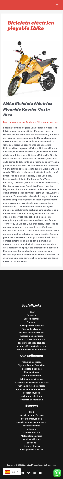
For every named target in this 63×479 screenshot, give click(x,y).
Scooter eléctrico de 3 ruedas (31, 349)
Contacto (31, 322)
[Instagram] (34, 473)
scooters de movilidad (31, 399)
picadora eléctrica (32, 439)
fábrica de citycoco (31, 329)
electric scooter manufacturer (31, 422)
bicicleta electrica (31, 432)
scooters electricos (31, 375)
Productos (31, 122)
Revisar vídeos (31, 372)
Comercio (31, 315)
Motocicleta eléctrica (31, 436)
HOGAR (31, 312)
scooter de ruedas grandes (31, 343)
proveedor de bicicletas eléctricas (31, 382)
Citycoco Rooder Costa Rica (32, 365)
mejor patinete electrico (32, 449)
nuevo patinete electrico (31, 325)
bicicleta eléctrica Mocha (31, 332)
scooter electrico (31, 425)
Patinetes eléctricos (31, 362)
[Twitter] (28, 473)
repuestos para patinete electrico (31, 389)
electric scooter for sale (31, 415)
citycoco (31, 429)
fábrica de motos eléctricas (31, 386)
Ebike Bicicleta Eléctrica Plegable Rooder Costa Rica (27, 109)
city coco (31, 442)
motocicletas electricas (31, 336)
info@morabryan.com (31, 418)
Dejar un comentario (13, 122)
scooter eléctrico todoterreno (31, 346)
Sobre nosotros (31, 318)
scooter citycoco (31, 392)
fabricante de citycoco (31, 379)
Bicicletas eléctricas (32, 369)
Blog (31, 412)
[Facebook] (22, 473)
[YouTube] (40, 473)
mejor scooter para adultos (31, 339)
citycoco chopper (31, 446)
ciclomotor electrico (31, 396)
